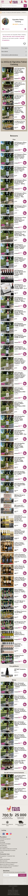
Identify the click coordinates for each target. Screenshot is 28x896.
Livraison (2, 840)
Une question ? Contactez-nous (7, 856)
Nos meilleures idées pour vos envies (8, 848)
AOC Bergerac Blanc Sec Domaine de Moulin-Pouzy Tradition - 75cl (19, 110)
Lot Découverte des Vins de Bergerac (19, 97)
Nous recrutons (3, 861)
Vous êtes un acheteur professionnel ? (9, 862)
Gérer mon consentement (14, 894)
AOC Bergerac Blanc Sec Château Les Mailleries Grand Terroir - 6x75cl (20, 156)
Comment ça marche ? (5, 839)
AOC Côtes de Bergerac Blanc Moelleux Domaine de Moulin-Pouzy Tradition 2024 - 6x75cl (20, 376)
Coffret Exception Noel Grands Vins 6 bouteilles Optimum (20, 556)
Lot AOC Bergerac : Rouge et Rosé (20, 601)
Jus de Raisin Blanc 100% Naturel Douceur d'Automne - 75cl (20, 790)
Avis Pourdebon (3, 847)
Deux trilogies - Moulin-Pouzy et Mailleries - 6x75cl (19, 591)
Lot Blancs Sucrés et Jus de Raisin (19, 122)
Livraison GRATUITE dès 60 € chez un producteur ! (11, 8)
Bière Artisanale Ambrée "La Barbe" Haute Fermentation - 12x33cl (20, 685)
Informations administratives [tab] (9, 55)
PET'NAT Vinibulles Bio (20, 670)
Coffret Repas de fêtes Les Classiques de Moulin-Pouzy (20, 579)
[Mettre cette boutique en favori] (25, 44)
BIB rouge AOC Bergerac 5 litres (19, 506)
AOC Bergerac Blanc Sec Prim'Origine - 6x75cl (20, 144)
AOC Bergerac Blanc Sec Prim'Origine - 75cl (20, 207)
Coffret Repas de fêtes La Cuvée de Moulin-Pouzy (19, 567)
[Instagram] (11, 834)
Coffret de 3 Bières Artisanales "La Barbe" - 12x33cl (19, 84)
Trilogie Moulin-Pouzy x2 (19, 656)
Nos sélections (3, 845)
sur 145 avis (20, 24)
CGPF (13, 888)
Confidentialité (20, 878)
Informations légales (13, 890)
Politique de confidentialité (18, 884)
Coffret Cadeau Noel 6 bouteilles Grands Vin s (19, 544)
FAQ (1, 857)
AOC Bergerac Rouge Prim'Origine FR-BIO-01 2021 (20, 325)
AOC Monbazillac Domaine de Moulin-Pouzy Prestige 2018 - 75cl (20, 432)
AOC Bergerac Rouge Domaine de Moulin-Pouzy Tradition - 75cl (20, 312)
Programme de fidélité (5, 843)
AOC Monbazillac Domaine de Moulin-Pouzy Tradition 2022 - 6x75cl (19, 71)
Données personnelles (13, 893)
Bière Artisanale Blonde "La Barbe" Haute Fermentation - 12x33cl (20, 736)
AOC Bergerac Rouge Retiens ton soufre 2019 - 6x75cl (20, 348)
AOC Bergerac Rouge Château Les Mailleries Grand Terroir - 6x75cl (20, 246)
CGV (13, 887)
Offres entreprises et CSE (6, 867)
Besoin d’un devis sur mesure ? (7, 864)
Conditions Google (7, 879)
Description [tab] (4, 48)
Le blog (1, 852)
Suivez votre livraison (5, 859)
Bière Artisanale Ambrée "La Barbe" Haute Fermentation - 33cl (20, 698)
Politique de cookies (13, 891)
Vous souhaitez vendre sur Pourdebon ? (9, 865)
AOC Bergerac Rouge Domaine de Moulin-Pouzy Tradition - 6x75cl (20, 299)
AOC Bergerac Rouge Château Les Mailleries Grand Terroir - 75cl (20, 259)
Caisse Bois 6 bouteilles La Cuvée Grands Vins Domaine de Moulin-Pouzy (20, 518)
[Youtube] (7, 834)
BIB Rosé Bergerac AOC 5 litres (19, 495)
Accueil (3, 12)
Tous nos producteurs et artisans (7, 850)
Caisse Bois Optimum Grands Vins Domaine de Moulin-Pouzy (19, 531)
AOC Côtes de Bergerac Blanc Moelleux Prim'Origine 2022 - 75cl (20, 405)
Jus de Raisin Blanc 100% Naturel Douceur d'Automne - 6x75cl (20, 777)
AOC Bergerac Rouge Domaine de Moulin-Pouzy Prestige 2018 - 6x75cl (20, 273)
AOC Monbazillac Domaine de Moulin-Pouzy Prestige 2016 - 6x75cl (19, 419)
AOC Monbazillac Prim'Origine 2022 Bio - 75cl (19, 485)
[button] (23, 78)
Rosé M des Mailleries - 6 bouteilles (18, 645)
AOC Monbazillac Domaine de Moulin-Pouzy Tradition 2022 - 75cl (19, 460)
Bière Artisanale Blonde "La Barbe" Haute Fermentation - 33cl (20, 749)
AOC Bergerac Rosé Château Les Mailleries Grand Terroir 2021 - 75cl (20, 233)
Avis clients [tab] (4, 51)
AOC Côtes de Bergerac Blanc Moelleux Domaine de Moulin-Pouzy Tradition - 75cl (20, 361)
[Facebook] (4, 834)
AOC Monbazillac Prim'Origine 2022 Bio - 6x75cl (19, 473)
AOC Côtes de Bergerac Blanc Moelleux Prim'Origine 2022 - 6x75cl (20, 390)
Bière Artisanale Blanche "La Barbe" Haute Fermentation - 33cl (20, 723)
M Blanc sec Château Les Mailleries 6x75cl (19, 633)
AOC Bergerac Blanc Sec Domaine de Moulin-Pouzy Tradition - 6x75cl (20, 182)
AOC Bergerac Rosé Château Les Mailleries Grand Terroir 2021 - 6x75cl (20, 220)
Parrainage (2, 842)
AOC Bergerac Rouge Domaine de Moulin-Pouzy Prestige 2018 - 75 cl (20, 286)
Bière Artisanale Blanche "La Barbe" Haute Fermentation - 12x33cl (20, 710)
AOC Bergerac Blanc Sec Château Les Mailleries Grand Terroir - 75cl (20, 169)
